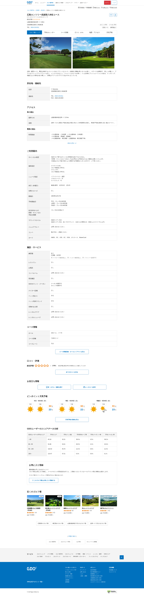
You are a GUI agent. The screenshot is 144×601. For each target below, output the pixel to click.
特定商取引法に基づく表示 (96, 576)
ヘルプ (114, 2)
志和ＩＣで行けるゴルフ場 (98, 523)
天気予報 (109, 32)
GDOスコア (107, 554)
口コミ (79, 32)
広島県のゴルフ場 (43, 523)
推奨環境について (94, 574)
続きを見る (71, 143)
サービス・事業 (68, 574)
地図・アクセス (94, 32)
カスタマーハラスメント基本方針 (98, 582)
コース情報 (64, 32)
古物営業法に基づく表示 (96, 578)
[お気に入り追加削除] (111, 15)
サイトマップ (83, 569)
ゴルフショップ (41, 554)
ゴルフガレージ (67, 556)
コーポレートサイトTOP (70, 569)
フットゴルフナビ (93, 556)
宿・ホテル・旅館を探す (55, 387)
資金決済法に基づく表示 (96, 580)
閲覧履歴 (89, 7)
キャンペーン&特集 (92, 541)
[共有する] (115, 15)
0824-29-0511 (35, 27)
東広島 (43, 10)
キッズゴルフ (104, 556)
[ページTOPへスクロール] (122, 557)
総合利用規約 (93, 569)
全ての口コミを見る (72, 372)
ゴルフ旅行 (40, 556)
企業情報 (67, 580)
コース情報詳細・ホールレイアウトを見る (72, 351)
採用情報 (67, 582)
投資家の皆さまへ (69, 576)
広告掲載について (113, 569)
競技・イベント (87, 554)
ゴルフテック (56, 556)
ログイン (107, 2)
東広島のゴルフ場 (58, 523)
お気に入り (106, 7)
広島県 (37, 10)
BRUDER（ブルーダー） (79, 556)
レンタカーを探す (90, 387)
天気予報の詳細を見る (72, 419)
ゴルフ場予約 (30, 10)
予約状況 (82, 7)
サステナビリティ (69, 578)
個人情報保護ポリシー (95, 571)
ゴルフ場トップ (34, 32)
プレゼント (48, 556)
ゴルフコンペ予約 (65, 541)
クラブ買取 (50, 554)
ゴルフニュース (69, 554)
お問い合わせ (83, 571)
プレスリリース (112, 571)
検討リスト (97, 7)
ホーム (36, 2)
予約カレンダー (49, 32)
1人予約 (78, 541)
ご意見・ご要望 (83, 576)
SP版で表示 (72, 536)
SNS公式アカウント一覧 (34, 581)
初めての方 (114, 7)
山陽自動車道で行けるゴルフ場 (76, 523)
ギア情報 (78, 554)
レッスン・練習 (97, 554)
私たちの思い (68, 571)
